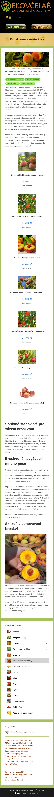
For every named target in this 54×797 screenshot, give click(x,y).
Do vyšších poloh (33, 80)
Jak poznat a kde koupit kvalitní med (18, 756)
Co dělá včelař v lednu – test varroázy (19, 746)
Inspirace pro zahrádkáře (14, 772)
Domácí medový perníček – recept (17, 748)
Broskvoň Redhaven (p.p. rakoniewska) (27, 292)
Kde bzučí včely (11, 764)
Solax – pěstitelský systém (15, 780)
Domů (17, 793)
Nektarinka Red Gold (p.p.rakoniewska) (27, 403)
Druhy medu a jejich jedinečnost (16, 751)
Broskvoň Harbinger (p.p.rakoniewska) (27, 175)
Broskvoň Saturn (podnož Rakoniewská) (27, 331)
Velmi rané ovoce (28, 83)
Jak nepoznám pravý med (14, 754)
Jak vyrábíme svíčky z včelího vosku (19, 761)
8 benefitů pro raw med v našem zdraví (19, 740)
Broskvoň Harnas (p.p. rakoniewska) (27, 216)
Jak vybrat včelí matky (13, 759)
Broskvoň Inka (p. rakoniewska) (27, 258)
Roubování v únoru (12, 777)
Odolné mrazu (12, 83)
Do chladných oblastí (15, 80)
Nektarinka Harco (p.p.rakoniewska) (27, 368)
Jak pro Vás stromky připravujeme (22, 732)
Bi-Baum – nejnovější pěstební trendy (19, 743)
